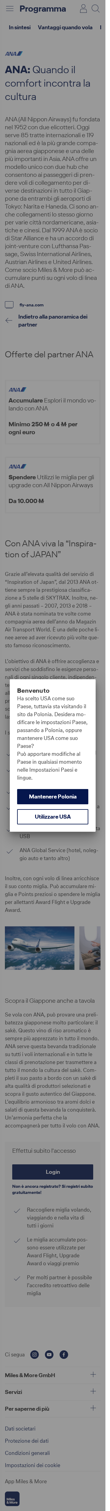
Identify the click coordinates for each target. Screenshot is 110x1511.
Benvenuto (33, 691)
